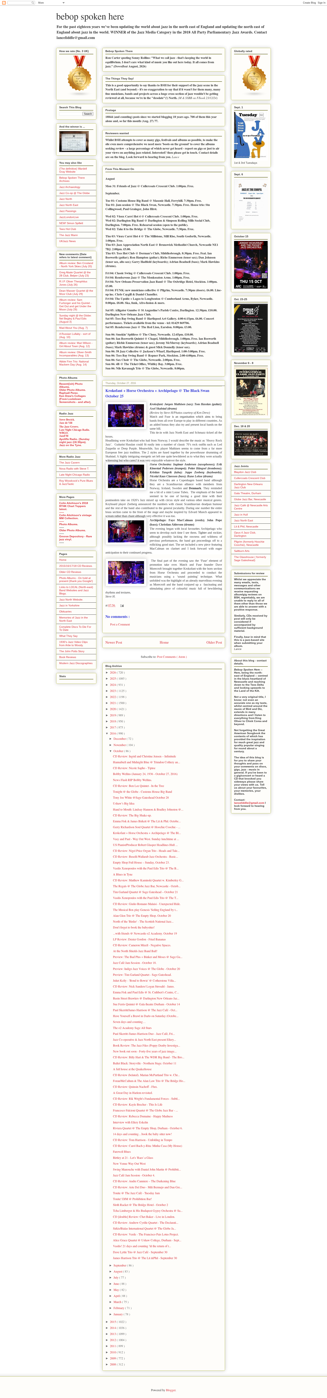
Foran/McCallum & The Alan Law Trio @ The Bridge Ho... (149, 1081)
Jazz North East (68, 204)
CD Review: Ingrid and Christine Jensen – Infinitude (144, 756)
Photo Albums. (68, 524)
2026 (113, 672)
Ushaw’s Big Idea (123, 803)
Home (164, 642)
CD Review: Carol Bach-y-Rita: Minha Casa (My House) (147, 1146)
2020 (113, 709)
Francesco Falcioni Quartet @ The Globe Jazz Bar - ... (145, 1110)
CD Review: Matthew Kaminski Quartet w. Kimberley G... (148, 880)
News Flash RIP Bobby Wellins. (132, 780)
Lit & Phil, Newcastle (246, 526)
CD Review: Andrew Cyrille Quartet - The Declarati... (145, 1222)
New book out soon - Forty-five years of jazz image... (145, 1051)
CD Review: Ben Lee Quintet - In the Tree (138, 786)
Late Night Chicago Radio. (74, 429)
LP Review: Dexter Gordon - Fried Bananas (139, 939)
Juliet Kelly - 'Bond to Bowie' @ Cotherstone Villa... (144, 980)
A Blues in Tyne (122, 874)
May (117, 1290)
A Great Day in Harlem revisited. (133, 1093)
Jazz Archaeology (69, 186)
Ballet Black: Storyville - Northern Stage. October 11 (144, 1063)
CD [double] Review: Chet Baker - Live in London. (144, 1217)
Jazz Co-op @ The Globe (74, 193)
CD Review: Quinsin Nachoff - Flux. (135, 1087)
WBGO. (64, 432)
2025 (113, 678)
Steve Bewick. (67, 419)
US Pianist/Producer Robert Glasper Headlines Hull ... (145, 845)
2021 (113, 703)
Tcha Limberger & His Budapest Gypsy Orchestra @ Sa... (148, 1211)
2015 (113, 1322)
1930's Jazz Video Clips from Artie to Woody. (73, 643)
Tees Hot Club (67, 229)
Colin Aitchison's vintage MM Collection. (75, 517)
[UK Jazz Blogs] (79, 95)
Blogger (170, 1390)
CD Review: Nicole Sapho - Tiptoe (134, 768)
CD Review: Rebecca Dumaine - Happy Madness (143, 1116)
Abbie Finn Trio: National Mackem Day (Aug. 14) (74, 363)
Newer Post (113, 642)
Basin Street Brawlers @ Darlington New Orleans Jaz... (146, 998)
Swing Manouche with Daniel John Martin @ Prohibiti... (147, 1169)
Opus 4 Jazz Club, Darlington (245, 534)
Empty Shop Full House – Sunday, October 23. (141, 862)
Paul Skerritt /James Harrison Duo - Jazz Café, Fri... (144, 1034)
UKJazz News (67, 241)
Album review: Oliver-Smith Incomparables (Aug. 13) (75, 354)
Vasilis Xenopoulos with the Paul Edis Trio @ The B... (146, 868)
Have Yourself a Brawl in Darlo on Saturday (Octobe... (145, 1016)
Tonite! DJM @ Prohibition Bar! (132, 1199)
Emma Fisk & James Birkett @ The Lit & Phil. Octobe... (147, 821)
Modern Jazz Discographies (76, 663)
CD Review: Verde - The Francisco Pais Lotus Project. (146, 1234)
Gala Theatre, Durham (247, 493)
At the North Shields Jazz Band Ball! (135, 951)
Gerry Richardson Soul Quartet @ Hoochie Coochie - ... (146, 827)
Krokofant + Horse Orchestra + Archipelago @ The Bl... (147, 833)
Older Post (214, 642)
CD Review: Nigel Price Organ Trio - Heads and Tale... (146, 851)
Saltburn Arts (241, 550)
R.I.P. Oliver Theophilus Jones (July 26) (73, 283)
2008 (113, 1364)
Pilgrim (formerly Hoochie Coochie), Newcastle (249, 543)
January (119, 1314)
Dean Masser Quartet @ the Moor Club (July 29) (76, 292)
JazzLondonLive (69, 217)
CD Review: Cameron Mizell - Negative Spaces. (142, 945)
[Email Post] (121, 605)
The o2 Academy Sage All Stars (132, 1028)
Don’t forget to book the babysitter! (134, 927)
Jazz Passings (67, 211)
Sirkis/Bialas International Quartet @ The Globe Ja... (144, 1228)
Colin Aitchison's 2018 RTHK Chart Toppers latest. (73, 506)
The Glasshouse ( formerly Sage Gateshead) (250, 558)
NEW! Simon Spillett (71, 223)
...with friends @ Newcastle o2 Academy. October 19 (145, 933)
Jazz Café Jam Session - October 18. (134, 963)
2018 (113, 721)
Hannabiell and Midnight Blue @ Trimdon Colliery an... (146, 762)
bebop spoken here (90, 16)
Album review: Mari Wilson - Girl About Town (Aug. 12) (76, 344)
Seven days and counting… (129, 1022)
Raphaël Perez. (68, 392)
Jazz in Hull (241, 514)
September (120, 1265)
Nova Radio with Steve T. (74, 468)
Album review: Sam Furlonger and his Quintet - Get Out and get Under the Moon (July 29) (75, 304)
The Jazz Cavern (69, 462)
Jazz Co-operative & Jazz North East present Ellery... (144, 1039)
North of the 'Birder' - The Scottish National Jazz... (143, 921)
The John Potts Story (71, 651)
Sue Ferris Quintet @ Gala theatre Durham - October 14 (146, 1004)
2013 (113, 1334)
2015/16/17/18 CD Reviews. (76, 565)
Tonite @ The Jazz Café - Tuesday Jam (136, 1193)
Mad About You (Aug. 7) (73, 327)
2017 (113, 727)
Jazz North (65, 198)
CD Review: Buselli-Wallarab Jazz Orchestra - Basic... (145, 856)
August (118, 1271)
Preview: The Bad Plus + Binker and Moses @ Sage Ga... (147, 957)
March (118, 1302)
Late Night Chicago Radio (74, 474)
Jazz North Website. (71, 599)
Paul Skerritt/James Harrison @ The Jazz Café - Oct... (145, 1010)
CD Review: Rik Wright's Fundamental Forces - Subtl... (146, 1098)
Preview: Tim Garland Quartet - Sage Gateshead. (142, 975)
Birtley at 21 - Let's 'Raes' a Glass (133, 1158)
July (116, 1277)
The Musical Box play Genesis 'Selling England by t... (145, 910)
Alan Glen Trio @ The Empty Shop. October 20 (142, 915)
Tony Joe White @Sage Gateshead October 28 (141, 797)
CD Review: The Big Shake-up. (132, 815)
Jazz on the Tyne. (70, 445)
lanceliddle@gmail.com (249, 802)
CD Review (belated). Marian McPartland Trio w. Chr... (146, 1075)
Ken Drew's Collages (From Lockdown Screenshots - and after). (75, 398)
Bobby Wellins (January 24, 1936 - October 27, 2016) (145, 774)
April (117, 1296)
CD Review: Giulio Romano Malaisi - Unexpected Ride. (147, 904)
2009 (113, 1358)
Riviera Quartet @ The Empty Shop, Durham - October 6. (148, 1128)
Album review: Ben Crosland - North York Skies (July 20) (76, 265)
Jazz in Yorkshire (69, 605)
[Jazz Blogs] (254, 95)
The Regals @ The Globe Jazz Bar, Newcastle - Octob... (147, 886)
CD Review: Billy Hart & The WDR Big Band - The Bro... (148, 1057)
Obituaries (65, 611)
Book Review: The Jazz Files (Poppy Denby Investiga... (146, 1045)
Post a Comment (120, 624)
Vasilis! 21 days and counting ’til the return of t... (142, 1246)
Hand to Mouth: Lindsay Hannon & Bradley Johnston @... (148, 809)
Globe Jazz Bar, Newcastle (250, 499)
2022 (113, 697)
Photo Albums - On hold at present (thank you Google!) (76, 579)
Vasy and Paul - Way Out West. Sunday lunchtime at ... (146, 839)
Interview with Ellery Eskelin (130, 1122)
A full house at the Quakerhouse (132, 1069)
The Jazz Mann (68, 235)
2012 (113, 1340)
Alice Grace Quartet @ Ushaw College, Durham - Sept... (147, 1240)
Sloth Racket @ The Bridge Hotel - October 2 (140, 1205)
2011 (113, 1346)
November (120, 745)
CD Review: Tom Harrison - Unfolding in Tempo (142, 1140)
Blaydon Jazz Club (245, 472)
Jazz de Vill (65, 422)
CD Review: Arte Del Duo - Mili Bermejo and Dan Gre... (147, 1187)
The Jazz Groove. (69, 426)
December (120, 739)
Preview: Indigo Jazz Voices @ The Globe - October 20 (146, 969)
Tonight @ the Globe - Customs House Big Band (142, 792)
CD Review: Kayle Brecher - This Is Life (137, 1104)
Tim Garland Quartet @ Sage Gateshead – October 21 (145, 892)
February (119, 1308)
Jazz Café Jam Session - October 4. (134, 1175)
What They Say (68, 635)
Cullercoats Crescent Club (249, 478)
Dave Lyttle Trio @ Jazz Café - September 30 (140, 1252)
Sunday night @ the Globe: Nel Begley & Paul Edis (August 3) (75, 318)
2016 (113, 733)
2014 (113, 1328)
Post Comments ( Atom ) (172, 657)
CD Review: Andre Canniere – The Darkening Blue (144, 1181)
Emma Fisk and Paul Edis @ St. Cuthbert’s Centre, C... (146, 992)
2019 (113, 715)
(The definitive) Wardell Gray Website (73, 170)
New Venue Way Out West (129, 1163)
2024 (113, 685)
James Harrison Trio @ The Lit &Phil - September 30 (145, 1258)
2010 (113, 1352)
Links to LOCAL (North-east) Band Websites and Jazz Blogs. (76, 590)
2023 (113, 691)
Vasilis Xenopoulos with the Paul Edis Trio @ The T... (145, 898)
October (119, 751)
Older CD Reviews (70, 571)
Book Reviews (67, 657)
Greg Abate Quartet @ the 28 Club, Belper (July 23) (75, 274)
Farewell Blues (122, 1151)
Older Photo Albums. (72, 389)
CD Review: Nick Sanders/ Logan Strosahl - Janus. (143, 986)
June (117, 1284)
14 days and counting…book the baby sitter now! (142, 1134)
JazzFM (63, 436)
